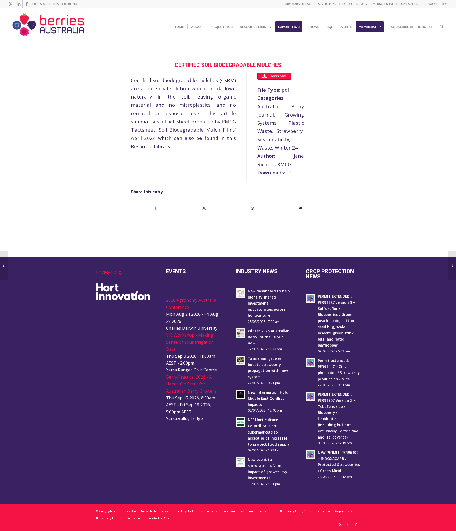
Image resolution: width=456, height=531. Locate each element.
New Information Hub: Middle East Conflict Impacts (268, 398)
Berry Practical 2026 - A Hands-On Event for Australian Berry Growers (191, 384)
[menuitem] (297, 4)
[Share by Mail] (301, 208)
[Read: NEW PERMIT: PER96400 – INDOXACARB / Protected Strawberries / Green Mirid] (310, 454)
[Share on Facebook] (155, 208)
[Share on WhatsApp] (252, 208)
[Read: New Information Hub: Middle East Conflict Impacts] (240, 394)
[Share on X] (204, 208)
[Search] (441, 26)
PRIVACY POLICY (435, 4)
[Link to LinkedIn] (18, 4)
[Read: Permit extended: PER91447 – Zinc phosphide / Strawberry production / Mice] (310, 362)
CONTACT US (408, 4)
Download (278, 75)
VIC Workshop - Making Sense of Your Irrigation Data (190, 342)
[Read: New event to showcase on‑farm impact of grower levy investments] (240, 462)
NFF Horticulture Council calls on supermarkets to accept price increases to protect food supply (268, 432)
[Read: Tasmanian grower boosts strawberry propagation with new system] (240, 360)
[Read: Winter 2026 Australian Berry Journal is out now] (240, 333)
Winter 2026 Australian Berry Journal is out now (268, 337)
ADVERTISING (327, 4)
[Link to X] (11, 4)
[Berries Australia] (48, 26)
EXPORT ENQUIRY (354, 4)
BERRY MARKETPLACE (297, 4)
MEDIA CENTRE (383, 4)
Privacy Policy (109, 272)
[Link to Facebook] (27, 4)
